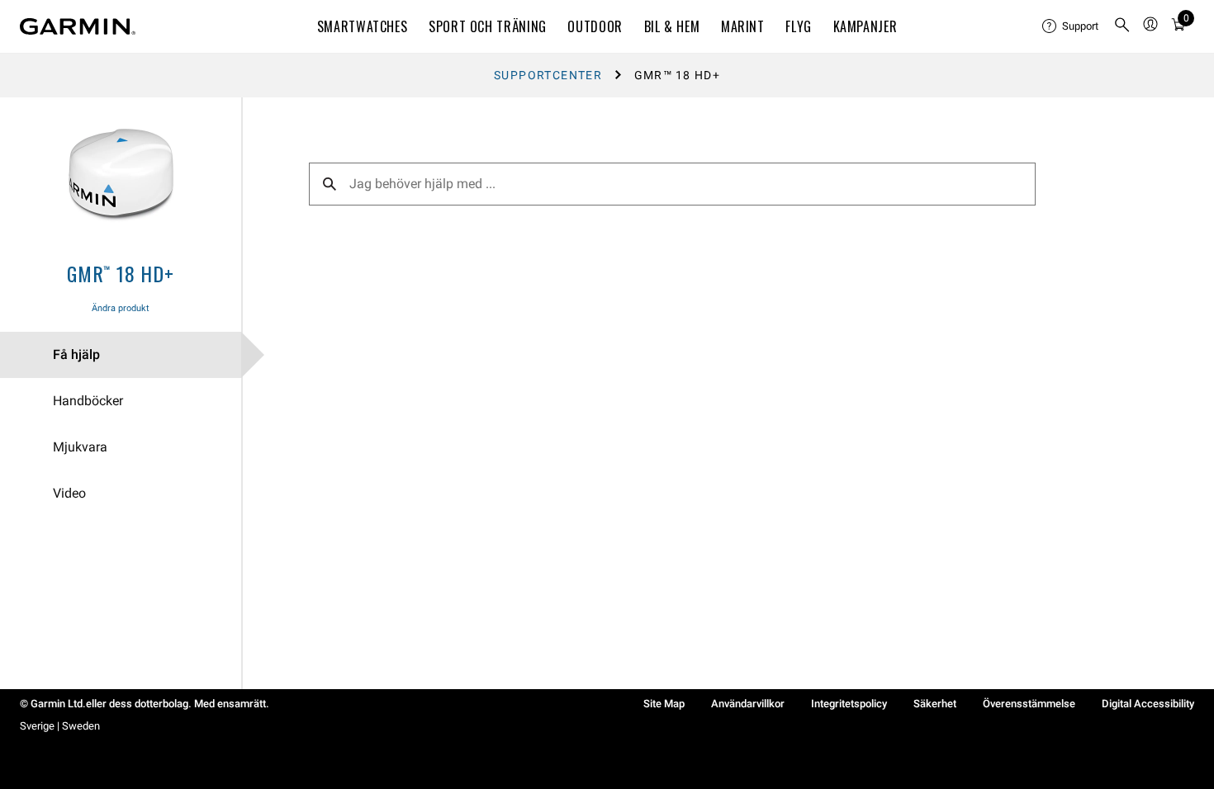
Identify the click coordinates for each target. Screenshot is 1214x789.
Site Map (664, 703)
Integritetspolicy (849, 703)
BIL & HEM (672, 26)
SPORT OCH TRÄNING (488, 26)
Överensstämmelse (1029, 703)
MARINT (743, 26)
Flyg (798, 26)
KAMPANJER (865, 26)
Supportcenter (548, 75)
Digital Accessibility (1148, 703)
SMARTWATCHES (362, 26)
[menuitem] (1071, 26)
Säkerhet (934, 703)
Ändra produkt (120, 308)
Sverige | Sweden (60, 726)
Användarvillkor (748, 703)
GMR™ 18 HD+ (120, 273)
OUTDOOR (594, 26)
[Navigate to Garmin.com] (77, 26)
